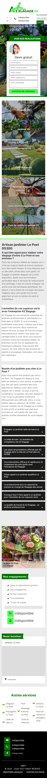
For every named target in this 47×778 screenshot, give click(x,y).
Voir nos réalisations (27, 38)
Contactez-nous (35, 772)
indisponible (23, 17)
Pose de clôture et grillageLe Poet (40, 716)
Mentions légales (13, 772)
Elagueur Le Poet (10, 705)
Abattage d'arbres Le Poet (25, 711)
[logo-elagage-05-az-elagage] (23, 7)
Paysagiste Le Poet (10, 713)
